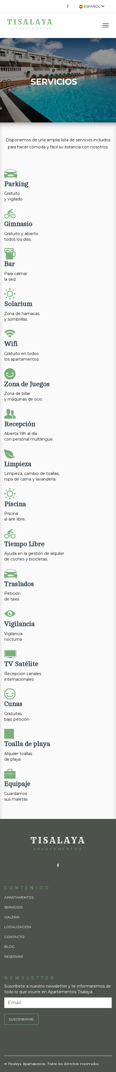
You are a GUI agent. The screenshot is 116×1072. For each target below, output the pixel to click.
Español (92, 6)
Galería (12, 917)
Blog (9, 946)
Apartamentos (19, 897)
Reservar (13, 956)
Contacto (14, 937)
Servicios (13, 907)
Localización (17, 927)
